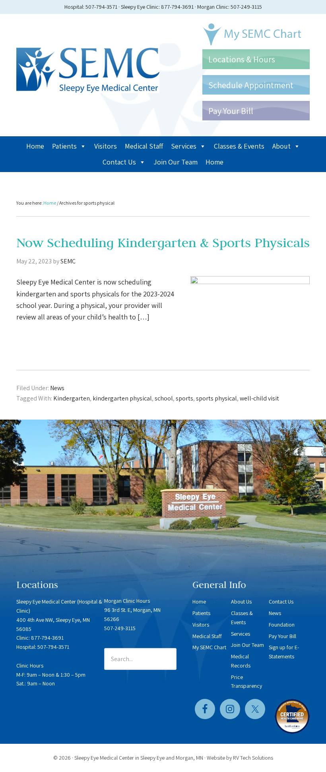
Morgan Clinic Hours (127, 600)
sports (184, 398)
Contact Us (119, 161)
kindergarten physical (122, 398)
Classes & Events (239, 146)
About (281, 146)
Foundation (282, 624)
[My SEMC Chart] (256, 34)
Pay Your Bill (282, 636)
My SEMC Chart (209, 647)
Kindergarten (71, 398)
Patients (64, 146)
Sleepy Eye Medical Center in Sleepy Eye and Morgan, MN (138, 757)
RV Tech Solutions (253, 757)
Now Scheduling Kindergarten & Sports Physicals (163, 242)
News (57, 388)
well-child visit (259, 398)
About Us (241, 601)
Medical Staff (144, 146)
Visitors (105, 146)
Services (183, 146)
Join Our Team (175, 161)
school (164, 398)
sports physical (216, 398)
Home (35, 146)
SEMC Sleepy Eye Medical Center (87, 68)
